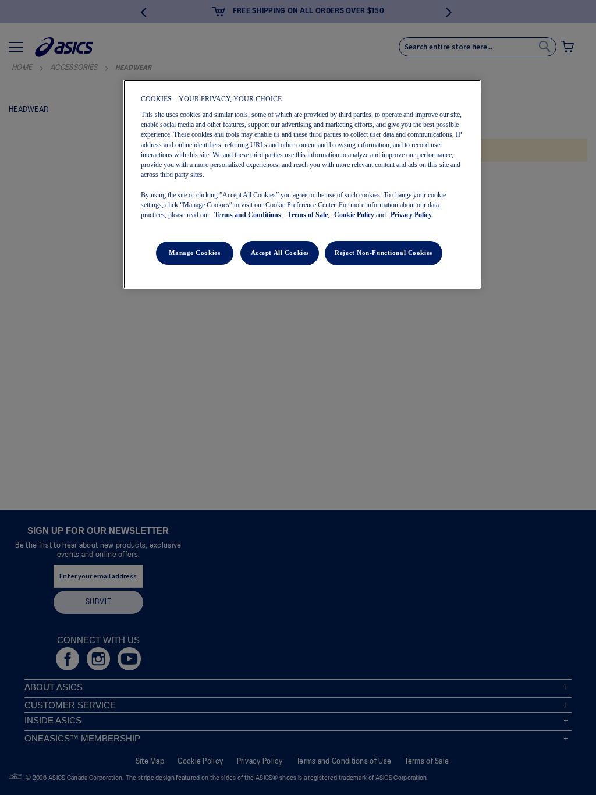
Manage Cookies (194, 252)
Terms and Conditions (247, 214)
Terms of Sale (308, 214)
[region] (302, 184)
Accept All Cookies (280, 252)
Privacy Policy (411, 214)
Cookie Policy (354, 214)
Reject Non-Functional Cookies (383, 252)
